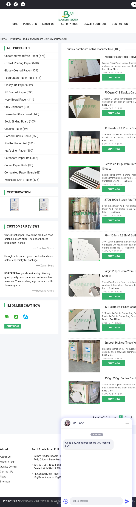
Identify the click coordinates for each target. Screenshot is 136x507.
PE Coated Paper (15, 92)
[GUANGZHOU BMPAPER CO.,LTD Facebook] (8, 4)
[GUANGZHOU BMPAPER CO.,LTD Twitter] (15, 4)
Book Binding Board (16, 121)
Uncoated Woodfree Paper (21, 56)
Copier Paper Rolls (15, 165)
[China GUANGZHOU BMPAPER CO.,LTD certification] (14, 204)
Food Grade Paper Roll (18, 77)
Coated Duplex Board (17, 136)
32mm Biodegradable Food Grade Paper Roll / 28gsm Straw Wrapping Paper (56, 458)
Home (14, 24)
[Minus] (127, 423)
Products (30, 24)
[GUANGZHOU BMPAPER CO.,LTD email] (8, 317)
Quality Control (95, 24)
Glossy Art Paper (15, 85)
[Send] (127, 501)
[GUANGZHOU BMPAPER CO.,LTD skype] (27, 316)
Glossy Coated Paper (17, 70)
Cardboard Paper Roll (17, 158)
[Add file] (65, 501)
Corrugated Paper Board (19, 172)
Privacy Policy (11, 500)
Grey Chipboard (13, 107)
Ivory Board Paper (15, 99)
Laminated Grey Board (18, 114)
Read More (112, 69)
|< (110, 417)
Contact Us (120, 24)
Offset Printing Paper (18, 63)
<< (115, 417)
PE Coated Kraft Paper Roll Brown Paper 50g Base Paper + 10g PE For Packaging (57, 475)
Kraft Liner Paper (15, 150)
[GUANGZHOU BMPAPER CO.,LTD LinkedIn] (23, 4)
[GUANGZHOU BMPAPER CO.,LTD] (68, 15)
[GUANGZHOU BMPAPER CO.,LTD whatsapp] (18, 317)
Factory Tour (69, 24)
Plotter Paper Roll (15, 143)
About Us (48, 24)
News (3, 476)
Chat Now (113, 77)
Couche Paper (13, 128)
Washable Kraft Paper (18, 180)
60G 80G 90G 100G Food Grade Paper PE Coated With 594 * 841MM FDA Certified (56, 466)
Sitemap (5, 481)
